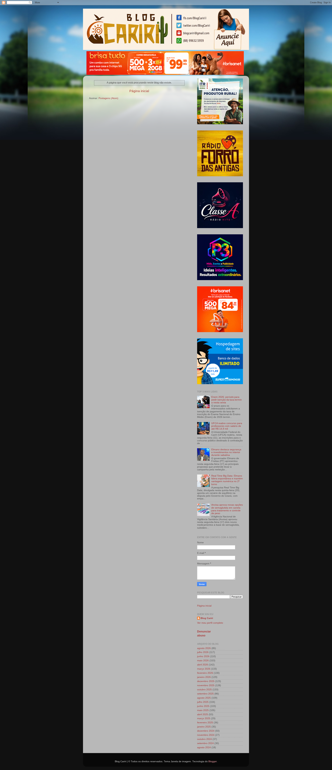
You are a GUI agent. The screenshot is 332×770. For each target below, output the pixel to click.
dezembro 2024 (205, 731)
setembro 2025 (205, 693)
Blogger (212, 761)
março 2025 (203, 718)
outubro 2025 (204, 689)
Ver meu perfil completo (210, 623)
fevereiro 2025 (205, 722)
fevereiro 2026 (205, 673)
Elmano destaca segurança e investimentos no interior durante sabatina (226, 452)
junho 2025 (203, 706)
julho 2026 (203, 652)
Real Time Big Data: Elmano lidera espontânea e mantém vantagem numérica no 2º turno (227, 480)
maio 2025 (203, 710)
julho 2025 (203, 702)
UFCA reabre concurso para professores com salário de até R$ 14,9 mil (226, 426)
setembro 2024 (205, 743)
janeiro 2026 (204, 677)
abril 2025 (202, 714)
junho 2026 (203, 656)
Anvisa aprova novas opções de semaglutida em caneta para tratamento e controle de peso (227, 509)
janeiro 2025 (204, 726)
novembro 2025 (205, 685)
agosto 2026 (204, 648)
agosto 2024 (204, 747)
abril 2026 (202, 664)
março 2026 (203, 669)
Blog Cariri (207, 618)
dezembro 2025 (205, 681)
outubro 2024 (204, 739)
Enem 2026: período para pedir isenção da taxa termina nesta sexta (226, 400)
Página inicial (139, 91)
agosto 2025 (204, 698)
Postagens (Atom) (108, 98)
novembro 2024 (205, 735)
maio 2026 (203, 660)
